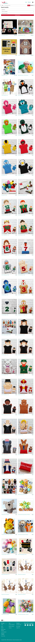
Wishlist (2, 627)
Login (26, 2)
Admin (21, 639)
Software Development (16, 639)
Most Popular (18, 626)
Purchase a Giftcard (11, 624)
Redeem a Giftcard (11, 626)
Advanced (32, 5)
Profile (2, 624)
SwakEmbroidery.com (8, 3)
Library (2, 626)
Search (29, 5)
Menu (2, 5)
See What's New (18, 624)
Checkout (10, 627)
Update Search (17, 15)
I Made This (18, 627)
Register (29, 2)
